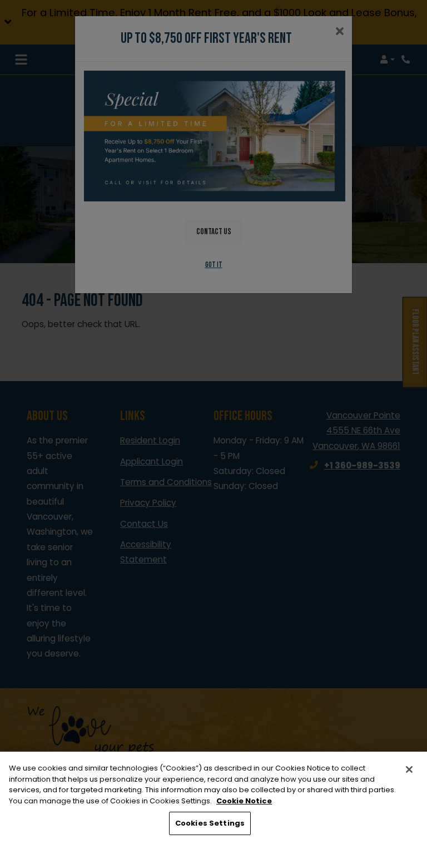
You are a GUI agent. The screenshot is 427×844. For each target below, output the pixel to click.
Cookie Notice (244, 801)
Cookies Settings (210, 823)
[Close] (409, 769)
